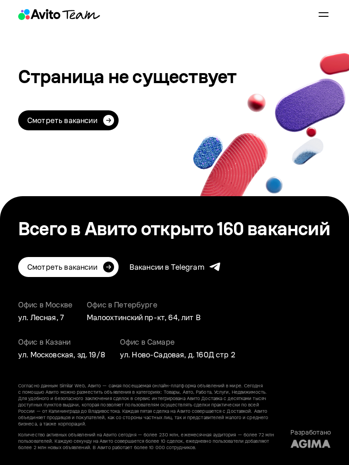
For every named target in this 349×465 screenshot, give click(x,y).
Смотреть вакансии (62, 120)
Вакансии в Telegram (167, 267)
